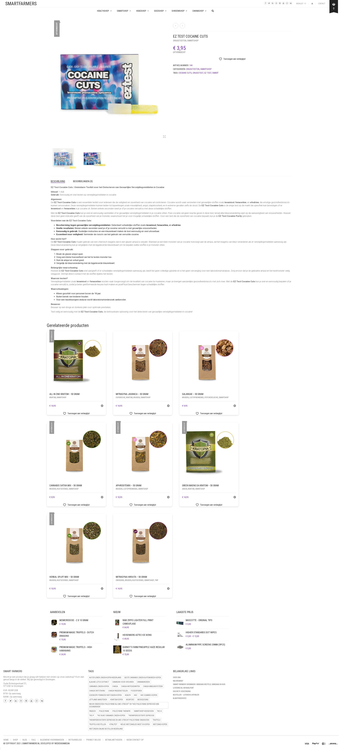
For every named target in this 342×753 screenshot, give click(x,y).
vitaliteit (113, 724)
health (128, 695)
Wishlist (300, 4)
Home (6, 740)
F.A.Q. (33, 740)
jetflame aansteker (98, 700)
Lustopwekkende (196, 397)
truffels (156, 720)
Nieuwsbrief (178, 681)
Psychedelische (211, 397)
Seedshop (159, 11)
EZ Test (207, 73)
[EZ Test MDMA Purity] (182, 25)
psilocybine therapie (121, 711)
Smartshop (122, 11)
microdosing (142, 700)
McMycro (130, 700)
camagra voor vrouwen (123, 682)
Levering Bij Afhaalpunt (183, 688)
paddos (92, 711)
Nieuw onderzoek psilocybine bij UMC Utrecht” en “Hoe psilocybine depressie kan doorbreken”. (124, 705)
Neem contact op (135, 740)
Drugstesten (179, 40)
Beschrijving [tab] (58, 181)
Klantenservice (179, 698)
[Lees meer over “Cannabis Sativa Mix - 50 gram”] (102, 497)
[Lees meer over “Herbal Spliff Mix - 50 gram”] (102, 589)
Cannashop (198, 11)
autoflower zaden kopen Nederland (105, 677)
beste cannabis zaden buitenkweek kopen (143, 677)
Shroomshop (178, 11)
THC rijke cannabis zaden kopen (111, 715)
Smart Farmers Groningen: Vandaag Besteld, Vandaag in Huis (199, 684)
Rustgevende (62, 489)
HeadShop (141, 11)
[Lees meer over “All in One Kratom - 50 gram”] (102, 406)
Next (167, 79)
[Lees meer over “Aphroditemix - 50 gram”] (168, 497)
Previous (52, 79)
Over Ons (177, 677)
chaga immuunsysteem (153, 686)
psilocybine (104, 711)
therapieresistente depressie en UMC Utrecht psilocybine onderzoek (119, 720)
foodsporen (136, 691)
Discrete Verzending (182, 691)
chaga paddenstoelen (118, 691)
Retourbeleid (75, 740)
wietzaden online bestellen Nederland (106, 729)
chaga (115, 686)
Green (184, 489)
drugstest (198, 73)
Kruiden (136, 397)
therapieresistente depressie (141, 715)
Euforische (120, 397)
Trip (156, 580)
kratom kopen (116, 700)
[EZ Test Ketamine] (175, 25)
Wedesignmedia (62, 743)
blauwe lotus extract (99, 682)
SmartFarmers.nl (31, 743)
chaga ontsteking (97, 691)
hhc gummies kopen (149, 695)
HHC (135, 695)
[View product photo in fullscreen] (164, 137)
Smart (215, 73)
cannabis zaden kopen (99, 686)
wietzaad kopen (160, 724)
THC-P (91, 715)
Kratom (52, 397)
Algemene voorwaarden (52, 740)
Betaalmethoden (113, 740)
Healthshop (103, 11)
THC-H (159, 711)
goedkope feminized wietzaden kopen (105, 695)
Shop (15, 740)
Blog (24, 740)
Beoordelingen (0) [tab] (83, 181)
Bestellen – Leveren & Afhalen (186, 695)
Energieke (120, 580)
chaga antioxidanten (130, 686)
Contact (321, 4)
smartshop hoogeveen (144, 711)
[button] (168, 406)
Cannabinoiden (143, 682)
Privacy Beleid (93, 740)
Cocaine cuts (185, 73)
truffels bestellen (97, 724)
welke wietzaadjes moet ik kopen (135, 724)
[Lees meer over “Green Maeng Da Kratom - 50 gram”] (235, 497)
